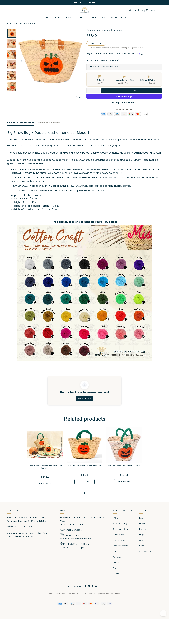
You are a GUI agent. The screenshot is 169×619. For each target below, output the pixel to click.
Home (9, 23)
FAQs (62, 521)
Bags (141, 545)
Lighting (143, 529)
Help (115, 551)
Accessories (145, 551)
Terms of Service (120, 545)
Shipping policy (120, 523)
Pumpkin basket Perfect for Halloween (124, 466)
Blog (115, 568)
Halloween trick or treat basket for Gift (84, 466)
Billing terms (118, 534)
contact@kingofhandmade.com (75, 538)
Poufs (141, 518)
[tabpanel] (45, 459)
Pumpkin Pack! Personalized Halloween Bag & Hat (45, 467)
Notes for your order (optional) (102, 60)
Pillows (142, 523)
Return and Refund (121, 529)
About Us (117, 557)
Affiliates (117, 573)
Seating (142, 540)
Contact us (118, 562)
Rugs (141, 534)
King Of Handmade (84, 10)
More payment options (124, 102)
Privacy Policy (119, 540)
